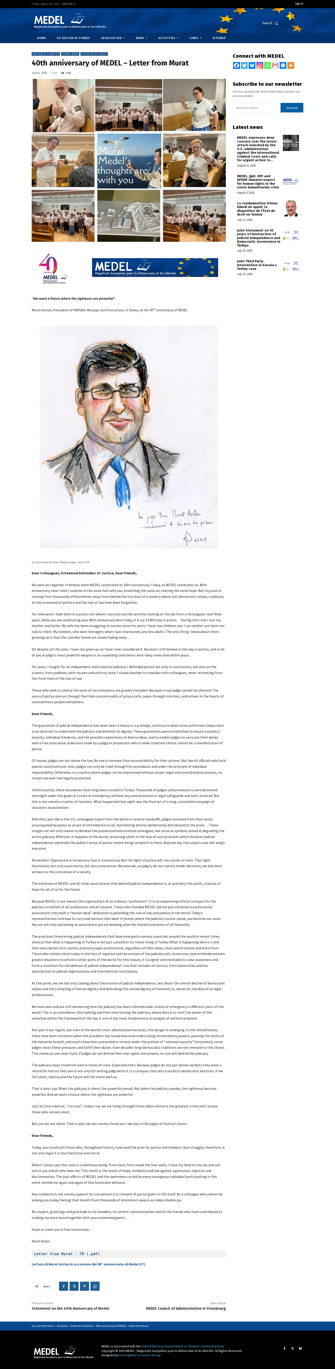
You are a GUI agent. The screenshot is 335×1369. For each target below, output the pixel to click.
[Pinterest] (84, 1286)
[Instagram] (259, 65)
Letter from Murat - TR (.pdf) (67, 1254)
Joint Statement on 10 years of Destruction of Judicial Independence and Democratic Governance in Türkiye (258, 237)
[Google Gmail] (275, 65)
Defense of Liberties (46, 53)
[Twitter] (244, 65)
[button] (271, 23)
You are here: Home (43, 1325)
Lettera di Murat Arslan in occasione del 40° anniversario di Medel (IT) (88, 1264)
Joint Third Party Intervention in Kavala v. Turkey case (257, 265)
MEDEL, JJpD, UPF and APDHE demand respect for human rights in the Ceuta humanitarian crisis (258, 182)
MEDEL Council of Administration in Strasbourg (186, 1308)
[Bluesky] (252, 65)
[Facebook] (63, 1286)
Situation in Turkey (94, 53)
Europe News (70, 53)
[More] (290, 65)
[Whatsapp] (267, 65)
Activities (62, 1325)
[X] (74, 1286)
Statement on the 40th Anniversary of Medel (70, 1308)
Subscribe (292, 107)
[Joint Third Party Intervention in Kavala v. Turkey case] (291, 266)
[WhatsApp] (95, 1286)
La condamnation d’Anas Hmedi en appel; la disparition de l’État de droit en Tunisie (257, 209)
